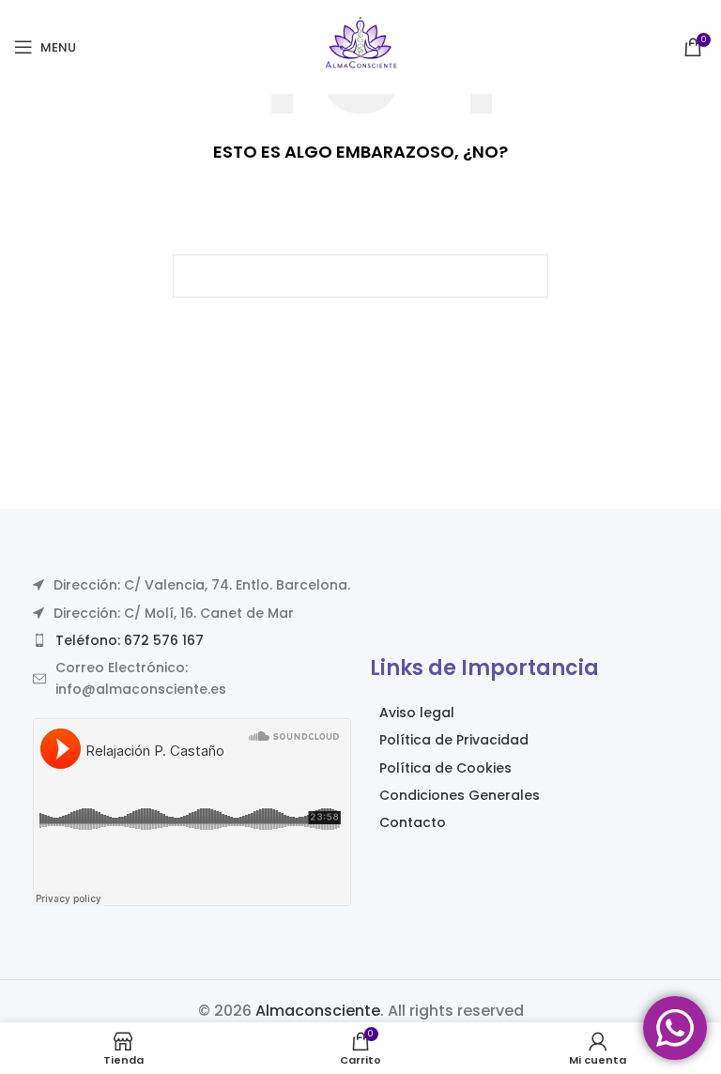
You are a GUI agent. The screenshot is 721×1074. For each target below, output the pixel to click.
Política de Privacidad (454, 739)
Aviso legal (416, 712)
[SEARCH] (526, 276)
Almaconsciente (317, 1010)
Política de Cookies (445, 768)
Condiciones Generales (459, 795)
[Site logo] (360, 45)
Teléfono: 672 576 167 (129, 640)
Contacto (412, 822)
